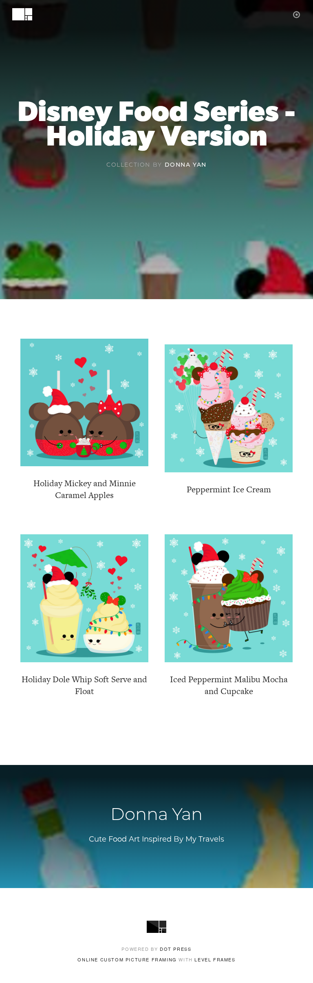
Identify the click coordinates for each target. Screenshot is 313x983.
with (156, 959)
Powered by (156, 949)
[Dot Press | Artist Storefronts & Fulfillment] (297, 14)
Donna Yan (186, 165)
